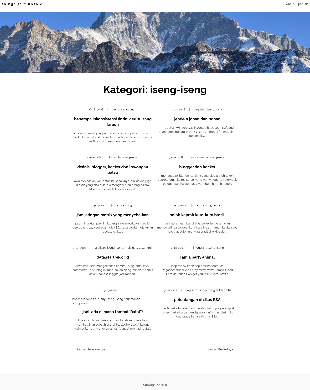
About (290, 4)
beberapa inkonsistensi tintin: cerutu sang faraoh (113, 122)
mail (128, 247)
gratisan (100, 247)
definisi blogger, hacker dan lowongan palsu (112, 170)
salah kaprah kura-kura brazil (197, 215)
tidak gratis (223, 290)
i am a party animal (197, 257)
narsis (136, 247)
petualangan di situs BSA (197, 299)
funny (101, 299)
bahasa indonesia (84, 299)
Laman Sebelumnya (88, 349)
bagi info (200, 109)
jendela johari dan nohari (197, 119)
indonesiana (199, 157)
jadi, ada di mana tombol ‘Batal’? (113, 311)
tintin (132, 109)
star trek (147, 247)
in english (199, 247)
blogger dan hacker (197, 167)
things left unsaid (22, 4)
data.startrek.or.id (113, 257)
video (217, 205)
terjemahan (132, 299)
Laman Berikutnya (223, 349)
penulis (303, 4)
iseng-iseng (120, 109)
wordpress (79, 303)
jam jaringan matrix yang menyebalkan (113, 215)
